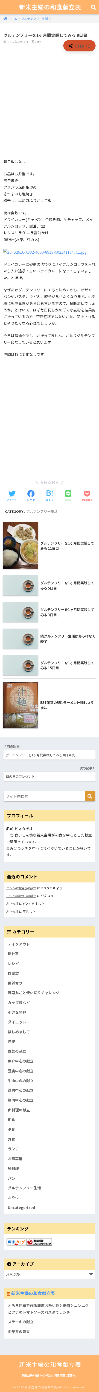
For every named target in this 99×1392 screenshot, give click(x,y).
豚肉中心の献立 (21, 1100)
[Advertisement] (49, 105)
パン (11, 1178)
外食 (11, 1139)
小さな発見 (17, 1012)
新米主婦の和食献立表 (50, 7)
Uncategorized (21, 1207)
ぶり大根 (12, 903)
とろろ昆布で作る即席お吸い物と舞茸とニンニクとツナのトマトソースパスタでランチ (48, 1309)
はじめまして (19, 1031)
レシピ (13, 963)
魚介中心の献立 (21, 1061)
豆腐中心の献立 (21, 1070)
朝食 (11, 1119)
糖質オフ (15, 983)
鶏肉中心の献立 (21, 1090)
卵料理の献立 (19, 1110)
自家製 (13, 973)
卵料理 (13, 1168)
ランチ (13, 1148)
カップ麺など (19, 1002)
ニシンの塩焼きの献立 (21, 888)
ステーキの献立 (21, 1321)
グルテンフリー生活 (42, 511)
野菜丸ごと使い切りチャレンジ (33, 992)
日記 (11, 1041)
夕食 (11, 1129)
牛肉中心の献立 (21, 1080)
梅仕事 (13, 953)
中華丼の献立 (19, 1331)
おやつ (13, 1197)
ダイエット (17, 1022)
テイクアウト (19, 944)
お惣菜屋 (15, 1158)
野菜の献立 (17, 1051)
